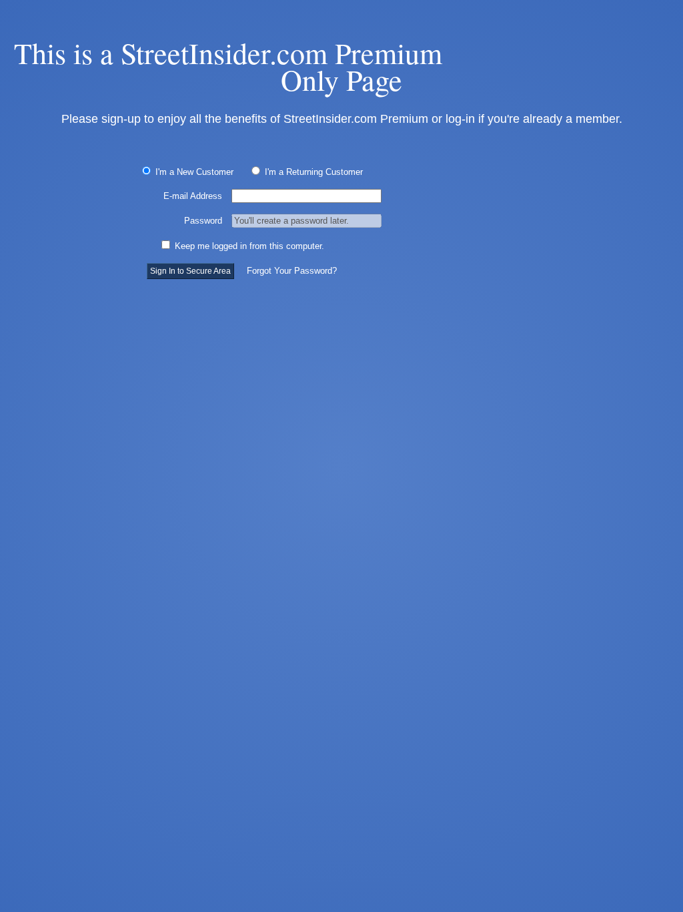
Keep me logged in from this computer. (248, 246)
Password (203, 221)
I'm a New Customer (193, 172)
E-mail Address (192, 196)
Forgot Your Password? (292, 271)
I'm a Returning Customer (312, 172)
